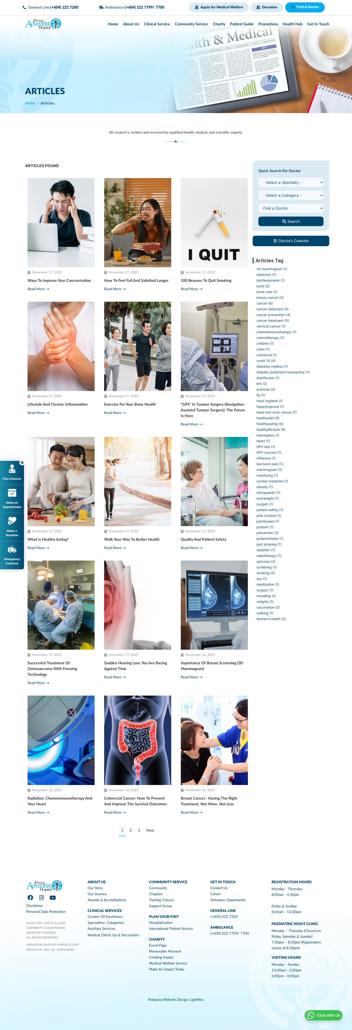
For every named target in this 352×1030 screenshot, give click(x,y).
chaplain (155, 894)
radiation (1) (265, 550)
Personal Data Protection (46, 912)
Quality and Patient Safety (203, 539)
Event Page (158, 945)
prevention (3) (267, 533)
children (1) (265, 343)
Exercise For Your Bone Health (130, 404)
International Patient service (171, 929)
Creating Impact (161, 957)
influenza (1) (266, 458)
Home (30, 103)
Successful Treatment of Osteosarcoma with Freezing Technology (52, 668)
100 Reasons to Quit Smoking (206, 281)
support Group (160, 906)
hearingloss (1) (267, 435)
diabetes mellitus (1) (272, 366)
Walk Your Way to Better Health (131, 539)
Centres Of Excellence (105, 917)
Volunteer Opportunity (228, 900)
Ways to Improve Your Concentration (59, 281)
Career (215, 894)
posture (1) (264, 527)
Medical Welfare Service (168, 963)
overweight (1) (267, 498)
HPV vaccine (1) (268, 452)
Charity (157, 939)
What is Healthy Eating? (48, 539)
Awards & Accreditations (107, 900)
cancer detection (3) (272, 309)
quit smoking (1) (269, 544)
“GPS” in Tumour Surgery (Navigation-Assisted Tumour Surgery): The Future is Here (213, 410)
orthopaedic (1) (268, 492)
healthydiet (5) (267, 418)
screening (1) (266, 567)
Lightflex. (197, 1000)
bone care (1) (266, 292)
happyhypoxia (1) (270, 406)
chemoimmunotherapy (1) (276, 332)
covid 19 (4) (265, 361)
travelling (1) (266, 596)
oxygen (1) (264, 504)
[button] (219, 7)
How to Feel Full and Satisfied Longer (136, 281)
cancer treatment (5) (272, 320)
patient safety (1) (269, 510)
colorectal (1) (266, 355)
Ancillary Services (101, 929)
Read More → (38, 289)
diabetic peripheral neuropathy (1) (283, 372)
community (158, 888)
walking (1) (264, 613)
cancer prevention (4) (273, 315)
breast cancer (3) (270, 297)
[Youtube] (53, 898)
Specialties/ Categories (106, 923)
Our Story (95, 888)
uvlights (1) (265, 601)
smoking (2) (265, 573)
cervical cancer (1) (270, 326)
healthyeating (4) (269, 424)
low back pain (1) (269, 464)
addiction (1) (266, 274)
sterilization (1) (267, 584)
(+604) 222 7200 (224, 917)
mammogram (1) (269, 470)
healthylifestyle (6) (270, 429)
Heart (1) (263, 441)
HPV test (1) (265, 447)
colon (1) (263, 349)
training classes (161, 900)
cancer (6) (264, 303)
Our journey (97, 894)
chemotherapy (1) (270, 338)
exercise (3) (265, 389)
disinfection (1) (267, 378)
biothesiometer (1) (270, 280)
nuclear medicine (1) (272, 481)
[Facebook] (30, 898)
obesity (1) (264, 487)
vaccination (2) (268, 607)
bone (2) (263, 286)
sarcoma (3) (265, 561)
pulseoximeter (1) (270, 538)
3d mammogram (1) (271, 269)
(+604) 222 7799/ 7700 (229, 933)
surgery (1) (264, 590)
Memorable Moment (165, 951)
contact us (219, 888)
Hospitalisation (161, 923)
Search (293, 221)
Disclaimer (34, 906)
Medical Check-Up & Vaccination (113, 935)
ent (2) (261, 383)
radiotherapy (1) (269, 556)
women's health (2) (271, 619)
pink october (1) (268, 515)
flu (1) (260, 395)
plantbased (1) (267, 521)
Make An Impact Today (166, 969)
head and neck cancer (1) (276, 412)
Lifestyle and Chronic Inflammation (58, 404)
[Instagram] (41, 898)
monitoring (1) (267, 475)
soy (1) (261, 579)
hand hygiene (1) (269, 401)
